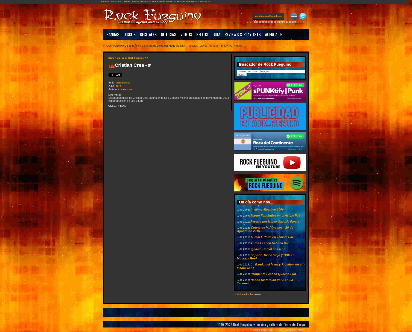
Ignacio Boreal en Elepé (268, 249)
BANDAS (112, 34)
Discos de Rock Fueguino (130, 58)
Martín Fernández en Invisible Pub (276, 215)
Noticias (145, 1)
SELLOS (202, 34)
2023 (118, 86)
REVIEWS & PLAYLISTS (243, 34)
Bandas (105, 1)
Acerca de (205, 1)
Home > (112, 58)
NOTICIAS (168, 34)
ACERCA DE (273, 34)
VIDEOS (186, 34)
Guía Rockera (167, 1)
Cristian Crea (125, 89)
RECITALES (148, 34)
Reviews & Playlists (187, 1)
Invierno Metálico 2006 (267, 209)
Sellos (155, 1)
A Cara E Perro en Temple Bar (272, 237)
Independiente (123, 83)
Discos (126, 1)
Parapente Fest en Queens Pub (273, 274)
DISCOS (130, 34)
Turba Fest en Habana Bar (270, 243)
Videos (135, 1)
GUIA (216, 34)
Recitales (116, 1)
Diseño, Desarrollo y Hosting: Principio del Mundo (279, 330)
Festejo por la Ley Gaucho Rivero (275, 221)
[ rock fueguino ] (242, 294)
